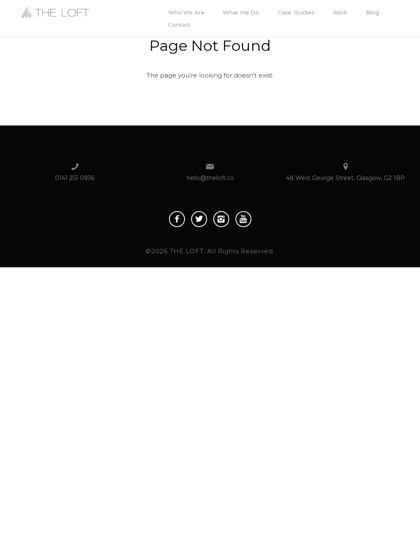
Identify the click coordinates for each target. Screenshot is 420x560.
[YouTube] (243, 219)
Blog (372, 12)
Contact (179, 24)
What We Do (241, 12)
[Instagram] (221, 219)
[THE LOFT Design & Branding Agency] (55, 12)
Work (340, 12)
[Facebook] (177, 219)
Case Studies (296, 12)
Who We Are (186, 12)
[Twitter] (199, 219)
